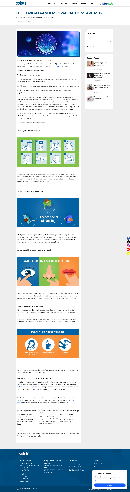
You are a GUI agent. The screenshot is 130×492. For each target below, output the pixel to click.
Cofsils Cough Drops (76, 467)
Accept (109, 485)
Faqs (91, 3)
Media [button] (74, 3)
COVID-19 (58, 66)
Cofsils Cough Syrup (76, 470)
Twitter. (20, 436)
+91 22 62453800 (24, 481)
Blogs (83, 3)
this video (22, 293)
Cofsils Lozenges (75, 464)
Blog (17, 18)
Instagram (73, 433)
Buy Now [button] (64, 3)
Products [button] (52, 3)
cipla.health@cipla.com (26, 476)
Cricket (96, 467)
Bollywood (98, 464)
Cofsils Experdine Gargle (26, 387)
